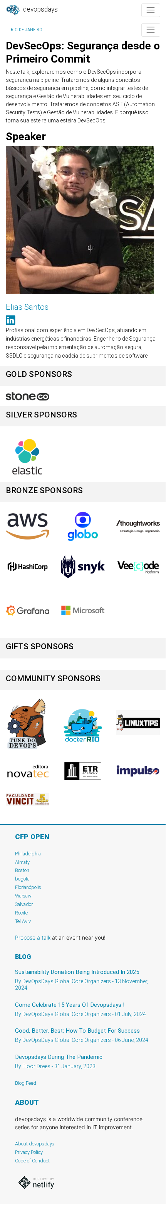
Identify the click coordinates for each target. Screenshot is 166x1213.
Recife (21, 913)
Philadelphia (28, 854)
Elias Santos (27, 307)
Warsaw (23, 896)
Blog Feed (25, 1083)
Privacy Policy (29, 1152)
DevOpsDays (40, 9)
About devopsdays (34, 1144)
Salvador (24, 904)
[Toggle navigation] (150, 10)
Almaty (22, 862)
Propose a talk (32, 937)
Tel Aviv (23, 921)
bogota (22, 879)
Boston (22, 870)
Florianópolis (28, 887)
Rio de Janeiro (26, 29)
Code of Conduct (32, 1161)
